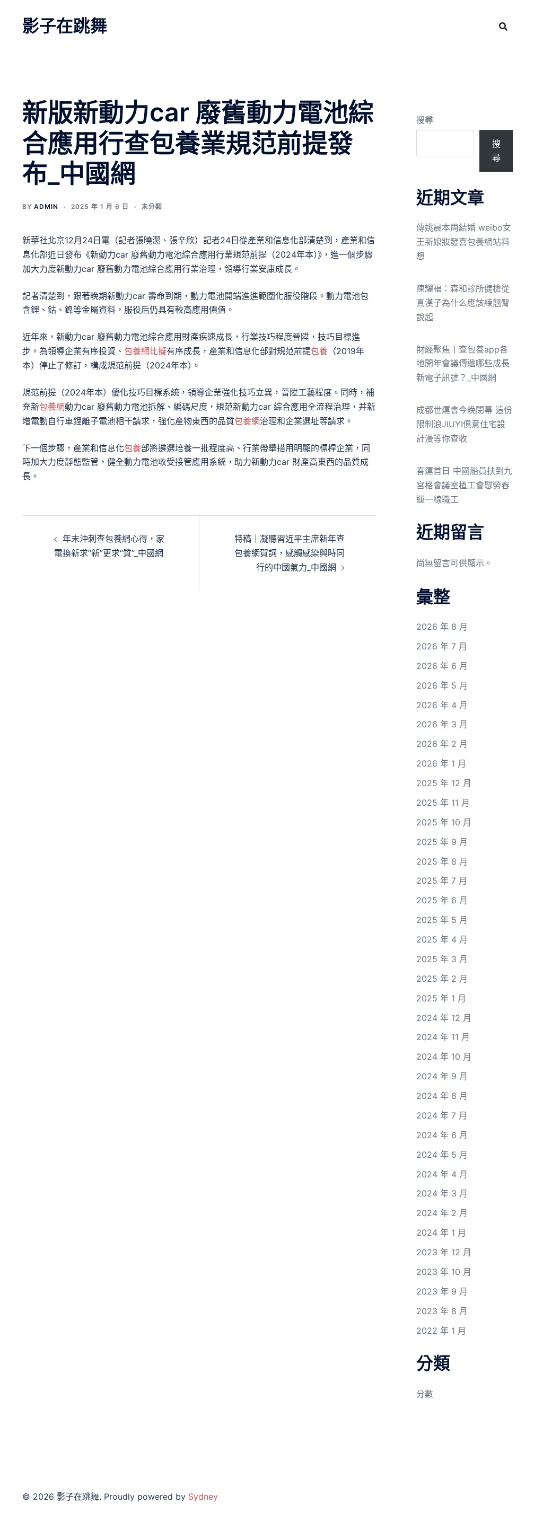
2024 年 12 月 (443, 1018)
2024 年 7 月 (441, 1115)
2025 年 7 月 (441, 880)
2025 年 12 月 (443, 783)
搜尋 (424, 120)
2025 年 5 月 (442, 919)
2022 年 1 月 (441, 1330)
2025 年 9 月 (442, 842)
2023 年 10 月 (443, 1271)
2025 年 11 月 (443, 802)
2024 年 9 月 (442, 1076)
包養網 (52, 406)
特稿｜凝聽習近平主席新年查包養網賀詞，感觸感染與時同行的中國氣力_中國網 (289, 553)
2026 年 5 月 (442, 685)
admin (46, 206)
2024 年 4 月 (442, 1174)
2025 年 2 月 (442, 978)
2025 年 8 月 (442, 861)
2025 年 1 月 (441, 998)
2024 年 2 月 (442, 1213)
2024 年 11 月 (443, 1037)
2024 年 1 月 (441, 1232)
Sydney (203, 1496)
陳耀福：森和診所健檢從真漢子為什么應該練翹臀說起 (463, 302)
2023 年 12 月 (443, 1252)
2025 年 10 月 (443, 822)
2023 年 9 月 (442, 1291)
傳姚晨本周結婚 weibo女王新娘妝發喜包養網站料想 (463, 241)
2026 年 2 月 (442, 743)
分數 (424, 1393)
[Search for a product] (503, 26)
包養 (319, 351)
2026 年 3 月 (442, 724)
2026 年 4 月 (442, 705)
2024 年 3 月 (442, 1193)
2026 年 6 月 (442, 666)
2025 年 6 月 (442, 900)
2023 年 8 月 (442, 1311)
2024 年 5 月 (442, 1154)
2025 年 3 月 (442, 959)
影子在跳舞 (64, 25)
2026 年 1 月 (441, 763)
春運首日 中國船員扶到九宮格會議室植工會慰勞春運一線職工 (464, 485)
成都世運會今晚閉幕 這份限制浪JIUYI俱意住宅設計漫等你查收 (464, 424)
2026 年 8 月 (442, 626)
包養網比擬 (145, 351)
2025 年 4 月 (442, 939)
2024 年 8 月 (442, 1095)
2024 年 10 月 (443, 1056)
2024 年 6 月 (442, 1135)
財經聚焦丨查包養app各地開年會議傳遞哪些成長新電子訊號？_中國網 (463, 363)
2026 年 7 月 (441, 646)
